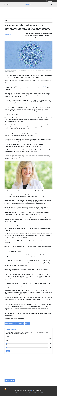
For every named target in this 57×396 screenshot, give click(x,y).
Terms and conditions (19, 390)
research (27, 323)
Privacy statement (27, 390)
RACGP (33, 390)
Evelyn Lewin (8, 34)
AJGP (41, 390)
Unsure (8, 344)
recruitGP (37, 390)
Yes (8, 336)
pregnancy (21, 323)
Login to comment (9, 380)
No (7, 340)
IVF (16, 323)
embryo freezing (9, 323)
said (8, 279)
